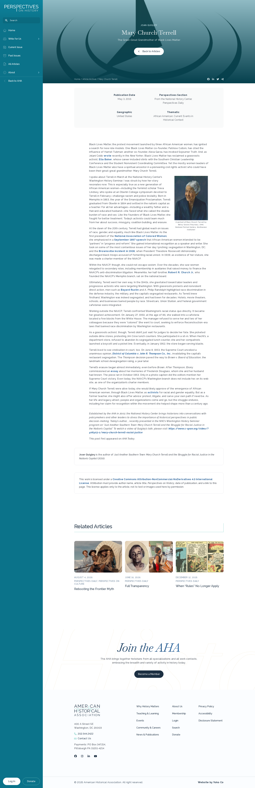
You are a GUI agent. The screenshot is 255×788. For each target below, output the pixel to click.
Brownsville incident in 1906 (117, 251)
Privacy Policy (206, 706)
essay (114, 371)
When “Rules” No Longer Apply (197, 586)
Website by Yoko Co (211, 782)
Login (175, 720)
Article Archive (89, 79)
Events (140, 720)
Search (176, 727)
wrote (107, 155)
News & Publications (147, 734)
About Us (177, 706)
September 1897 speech (130, 239)
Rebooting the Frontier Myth (94, 589)
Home (77, 79)
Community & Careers (148, 727)
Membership (179, 713)
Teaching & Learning (147, 713)
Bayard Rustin (130, 289)
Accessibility (205, 713)
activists (153, 392)
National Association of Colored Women (141, 236)
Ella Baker (105, 159)
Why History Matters (147, 706)
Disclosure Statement (210, 720)
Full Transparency (137, 586)
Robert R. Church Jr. (181, 272)
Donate (31, 781)
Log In (11, 781)
